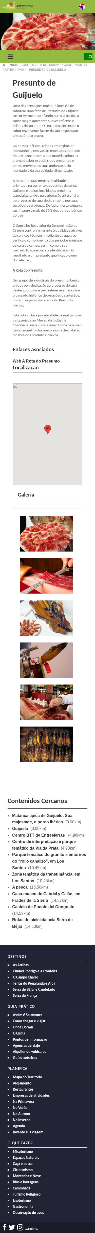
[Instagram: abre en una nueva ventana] (20, 1227)
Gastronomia (23, 1207)
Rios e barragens (26, 1182)
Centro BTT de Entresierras (39, 835)
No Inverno (21, 1120)
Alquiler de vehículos (29, 1052)
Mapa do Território (27, 1077)
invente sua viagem (28, 1132)
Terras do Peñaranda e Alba (34, 984)
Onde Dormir (23, 1027)
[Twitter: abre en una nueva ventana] (12, 1227)
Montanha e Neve (27, 1176)
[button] (47, 429)
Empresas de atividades (31, 1096)
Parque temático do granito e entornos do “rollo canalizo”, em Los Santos (49, 861)
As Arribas (21, 965)
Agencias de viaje (26, 1046)
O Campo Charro (25, 978)
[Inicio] (17, 5)
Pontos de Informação (30, 1040)
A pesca (20, 887)
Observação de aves (28, 1213)
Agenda (19, 1126)
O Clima (19, 1034)
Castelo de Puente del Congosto (43, 907)
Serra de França (25, 996)
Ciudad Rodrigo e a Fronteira (35, 971)
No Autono (21, 1114)
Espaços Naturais (26, 1158)
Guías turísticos (25, 1058)
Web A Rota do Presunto (36, 361)
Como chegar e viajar (29, 1021)
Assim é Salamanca (27, 1015)
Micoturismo (23, 1152)
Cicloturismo (23, 1170)
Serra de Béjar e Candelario (34, 990)
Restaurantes (23, 1090)
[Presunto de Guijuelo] (47, 534)
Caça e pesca (22, 1164)
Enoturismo (22, 1201)
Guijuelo (20, 828)
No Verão (20, 1108)
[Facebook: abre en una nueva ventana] (5, 1227)
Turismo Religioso (27, 1195)
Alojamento (22, 1083)
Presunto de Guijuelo (47, 70)
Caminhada (21, 1188)
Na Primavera (23, 1102)
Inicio (13, 65)
